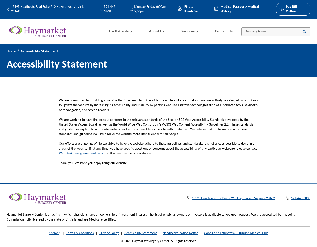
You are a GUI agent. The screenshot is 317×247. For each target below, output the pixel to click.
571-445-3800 (110, 9)
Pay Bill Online (291, 9)
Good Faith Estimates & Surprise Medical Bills (236, 233)
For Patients (119, 31)
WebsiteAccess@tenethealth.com (82, 153)
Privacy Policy (109, 233)
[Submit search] (304, 31)
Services (188, 31)
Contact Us (224, 31)
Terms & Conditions (80, 233)
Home (11, 51)
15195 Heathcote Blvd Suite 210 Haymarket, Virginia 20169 (48, 9)
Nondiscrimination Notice (180, 233)
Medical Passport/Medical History (240, 9)
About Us (156, 31)
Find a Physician (191, 9)
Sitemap (54, 233)
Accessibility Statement (140, 233)
